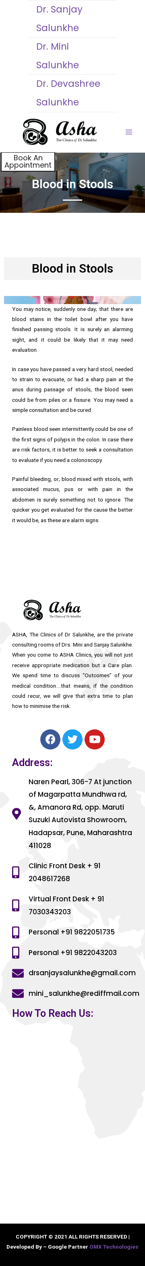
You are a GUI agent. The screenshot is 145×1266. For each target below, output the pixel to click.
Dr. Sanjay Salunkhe (59, 18)
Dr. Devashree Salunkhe (68, 93)
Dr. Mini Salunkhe (57, 55)
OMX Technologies (114, 1246)
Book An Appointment (28, 161)
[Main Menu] (129, 132)
